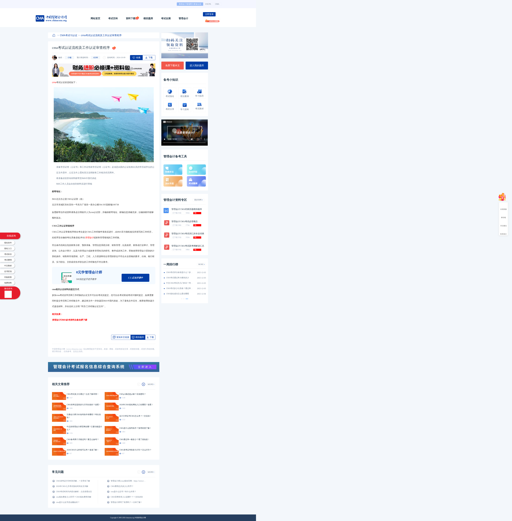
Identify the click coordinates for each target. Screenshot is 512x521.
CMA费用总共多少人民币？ (122, 486)
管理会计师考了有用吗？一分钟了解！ (126, 502)
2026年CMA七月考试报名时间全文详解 (72, 486)
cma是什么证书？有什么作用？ (123, 492)
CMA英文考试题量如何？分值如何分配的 (179, 288)
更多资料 (198, 200)
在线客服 (503, 209)
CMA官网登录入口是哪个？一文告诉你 (127, 497)
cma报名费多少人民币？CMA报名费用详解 (73, 497)
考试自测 (166, 18)
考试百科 (113, 18)
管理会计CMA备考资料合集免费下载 (69, 319)
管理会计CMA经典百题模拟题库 (186, 209)
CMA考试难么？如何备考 (176, 294)
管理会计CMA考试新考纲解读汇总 (187, 246)
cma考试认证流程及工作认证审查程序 (101, 35)
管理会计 (183, 18)
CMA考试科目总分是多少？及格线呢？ (179, 283)
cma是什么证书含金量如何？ (68, 502)
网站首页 (95, 18)
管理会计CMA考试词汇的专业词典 (187, 233)
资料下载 (130, 18)
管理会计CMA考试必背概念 (184, 221)
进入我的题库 (197, 65)
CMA (217, 4)
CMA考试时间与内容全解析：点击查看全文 (74, 492)
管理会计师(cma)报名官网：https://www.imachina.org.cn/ (129, 481)
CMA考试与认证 (68, 35)
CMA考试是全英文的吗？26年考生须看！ (179, 272)
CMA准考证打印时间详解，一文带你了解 (73, 481)
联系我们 (503, 234)
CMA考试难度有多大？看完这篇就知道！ (179, 278)
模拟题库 (148, 18)
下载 (194, 213)
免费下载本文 (172, 65)
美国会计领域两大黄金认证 (190, 4)
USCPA (208, 4)
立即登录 (209, 14)
